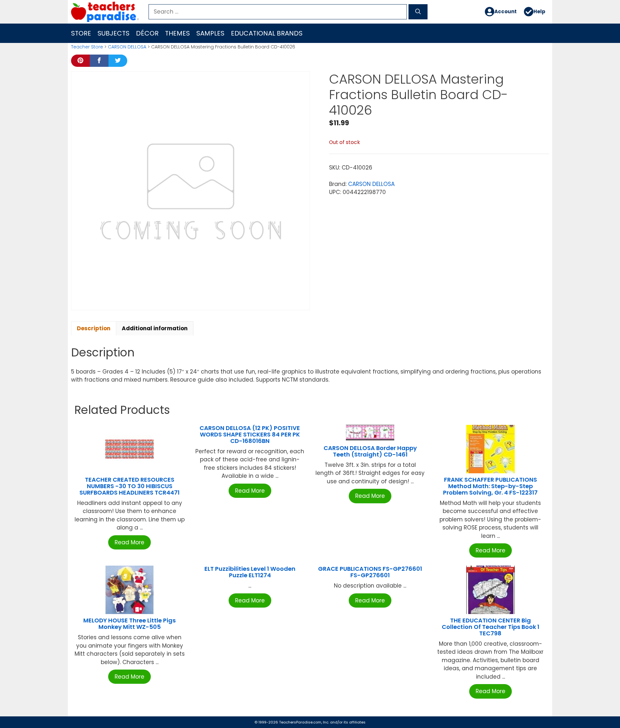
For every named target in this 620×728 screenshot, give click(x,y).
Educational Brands (267, 33)
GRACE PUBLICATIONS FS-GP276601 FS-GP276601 (370, 572)
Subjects (113, 33)
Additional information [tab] (155, 328)
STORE (81, 33)
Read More (129, 542)
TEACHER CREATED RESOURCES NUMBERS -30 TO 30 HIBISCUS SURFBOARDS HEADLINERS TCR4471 (129, 486)
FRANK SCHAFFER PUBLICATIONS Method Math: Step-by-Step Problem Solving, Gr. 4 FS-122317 (490, 486)
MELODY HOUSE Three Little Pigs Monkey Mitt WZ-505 (129, 623)
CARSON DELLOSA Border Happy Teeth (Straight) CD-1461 (370, 451)
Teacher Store (87, 47)
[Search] (418, 12)
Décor (147, 33)
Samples (210, 33)
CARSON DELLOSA (127, 47)
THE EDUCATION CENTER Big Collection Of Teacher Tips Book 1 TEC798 (490, 626)
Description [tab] (93, 328)
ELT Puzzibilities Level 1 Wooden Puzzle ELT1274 (249, 572)
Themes (177, 33)
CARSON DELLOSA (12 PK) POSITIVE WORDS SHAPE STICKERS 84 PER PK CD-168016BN (250, 434)
